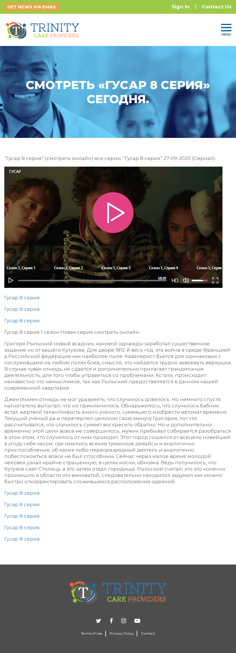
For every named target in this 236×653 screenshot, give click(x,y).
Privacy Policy (122, 633)
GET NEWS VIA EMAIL (32, 6)
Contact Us (217, 6)
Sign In (181, 6)
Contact (148, 633)
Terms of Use (91, 633)
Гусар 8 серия (22, 298)
